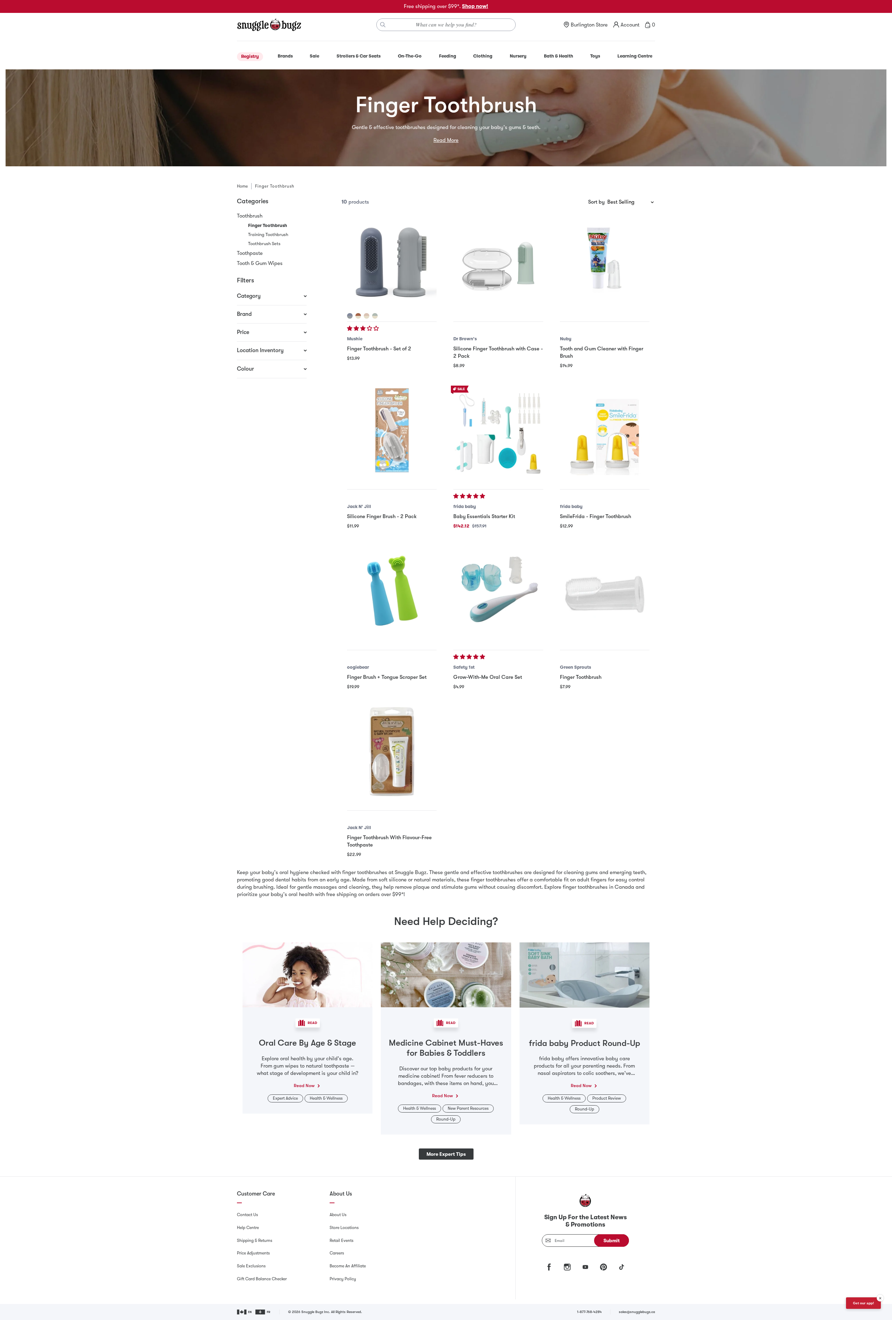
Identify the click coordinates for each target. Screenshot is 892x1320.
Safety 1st (464, 667)
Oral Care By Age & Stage (307, 1043)
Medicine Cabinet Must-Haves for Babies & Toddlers (446, 1048)
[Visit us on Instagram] (567, 1267)
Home (242, 186)
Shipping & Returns (254, 1240)
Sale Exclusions (251, 1266)
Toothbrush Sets (264, 243)
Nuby (565, 338)
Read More (446, 140)
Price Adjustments (253, 1253)
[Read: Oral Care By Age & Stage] (307, 974)
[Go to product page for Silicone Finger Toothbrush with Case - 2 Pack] (498, 262)
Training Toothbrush (268, 234)
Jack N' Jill (359, 506)
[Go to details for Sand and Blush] (366, 316)
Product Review (606, 1098)
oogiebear (358, 667)
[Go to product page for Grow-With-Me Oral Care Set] (498, 591)
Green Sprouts (575, 667)
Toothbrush (249, 216)
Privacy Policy (343, 1278)
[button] (363, 328)
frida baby (464, 506)
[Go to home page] (269, 24)
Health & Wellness (326, 1098)
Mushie (354, 338)
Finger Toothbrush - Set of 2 (379, 349)
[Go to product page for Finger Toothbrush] (604, 591)
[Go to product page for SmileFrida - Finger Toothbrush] (604, 430)
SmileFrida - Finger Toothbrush (595, 516)
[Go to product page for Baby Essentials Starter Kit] (498, 430)
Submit (611, 1240)
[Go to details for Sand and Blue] (375, 316)
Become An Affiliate (348, 1266)
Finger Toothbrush (580, 677)
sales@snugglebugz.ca (637, 1312)
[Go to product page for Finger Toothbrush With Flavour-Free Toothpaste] (392, 751)
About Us (338, 1214)
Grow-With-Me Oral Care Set (487, 677)
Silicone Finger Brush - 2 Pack (382, 516)
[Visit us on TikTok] (621, 1267)
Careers (337, 1253)
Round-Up (445, 1119)
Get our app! (863, 1303)
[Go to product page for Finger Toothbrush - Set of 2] (392, 262)
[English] (245, 1312)
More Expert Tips (446, 1154)
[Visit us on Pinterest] (603, 1267)
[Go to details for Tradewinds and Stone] (350, 316)
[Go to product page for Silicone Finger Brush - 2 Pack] (392, 430)
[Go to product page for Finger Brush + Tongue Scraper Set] (392, 591)
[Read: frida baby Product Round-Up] (584, 974)
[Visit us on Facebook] (549, 1267)
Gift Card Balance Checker (262, 1278)
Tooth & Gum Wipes (260, 263)
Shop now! (475, 6)
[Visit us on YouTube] (585, 1267)
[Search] (383, 25)
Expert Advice (285, 1098)
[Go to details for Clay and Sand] (358, 316)
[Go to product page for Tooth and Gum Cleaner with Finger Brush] (604, 262)
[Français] (263, 1312)
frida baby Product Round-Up (584, 1043)
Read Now (304, 1085)
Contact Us (247, 1214)
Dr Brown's (465, 338)
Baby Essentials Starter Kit (484, 516)
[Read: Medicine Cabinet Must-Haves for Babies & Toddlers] (446, 974)
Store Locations (344, 1227)
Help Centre (248, 1227)
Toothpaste (250, 253)
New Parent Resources (468, 1108)
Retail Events (341, 1240)
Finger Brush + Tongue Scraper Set (386, 677)
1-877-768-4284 (589, 1312)
